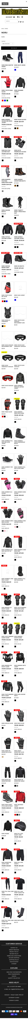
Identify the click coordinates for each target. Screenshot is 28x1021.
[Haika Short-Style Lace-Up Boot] (8, 797)
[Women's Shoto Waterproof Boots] (20, 433)
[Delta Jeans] (20, 57)
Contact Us (13, 947)
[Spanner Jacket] (20, 83)
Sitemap (14, 963)
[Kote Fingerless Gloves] (20, 143)
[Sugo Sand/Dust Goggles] (8, 358)
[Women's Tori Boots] (8, 460)
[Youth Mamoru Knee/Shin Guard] (20, 600)
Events (14, 976)
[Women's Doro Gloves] (20, 484)
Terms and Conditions (14, 956)
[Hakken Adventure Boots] (20, 172)
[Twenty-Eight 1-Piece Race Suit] (20, 203)
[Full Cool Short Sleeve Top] (20, 884)
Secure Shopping (14, 957)
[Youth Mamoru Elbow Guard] (8, 629)
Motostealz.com (18, 1007)
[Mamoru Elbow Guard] (20, 629)
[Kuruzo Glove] (8, 716)
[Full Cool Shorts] (20, 855)
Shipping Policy (14, 959)
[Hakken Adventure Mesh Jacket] (8, 112)
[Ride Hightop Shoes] (8, 57)
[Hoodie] (8, 826)
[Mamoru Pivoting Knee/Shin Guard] (8, 172)
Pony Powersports (14, 974)
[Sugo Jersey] (20, 288)
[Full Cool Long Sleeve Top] (8, 913)
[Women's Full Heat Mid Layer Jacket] (8, 433)
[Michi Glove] (20, 716)
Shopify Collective (14, 978)
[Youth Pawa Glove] (8, 83)
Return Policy (14, 953)
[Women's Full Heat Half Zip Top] (8, 542)
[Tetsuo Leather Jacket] (8, 229)
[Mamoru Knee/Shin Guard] (20, 404)
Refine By (14, 48)
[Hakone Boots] (8, 203)
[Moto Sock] (20, 913)
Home (2, 28)
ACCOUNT (9, 17)
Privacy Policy (13, 951)
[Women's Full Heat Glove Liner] (20, 460)
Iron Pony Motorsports (14, 972)
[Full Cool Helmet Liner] (20, 826)
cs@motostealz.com (17, 989)
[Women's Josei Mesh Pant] (20, 542)
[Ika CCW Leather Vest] (8, 143)
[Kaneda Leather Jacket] (20, 229)
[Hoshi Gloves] (20, 112)
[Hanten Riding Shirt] (8, 258)
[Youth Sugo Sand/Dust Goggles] (20, 338)
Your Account (14, 961)
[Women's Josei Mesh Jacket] (8, 571)
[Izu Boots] (20, 258)
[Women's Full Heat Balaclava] (20, 571)
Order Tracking (14, 950)
